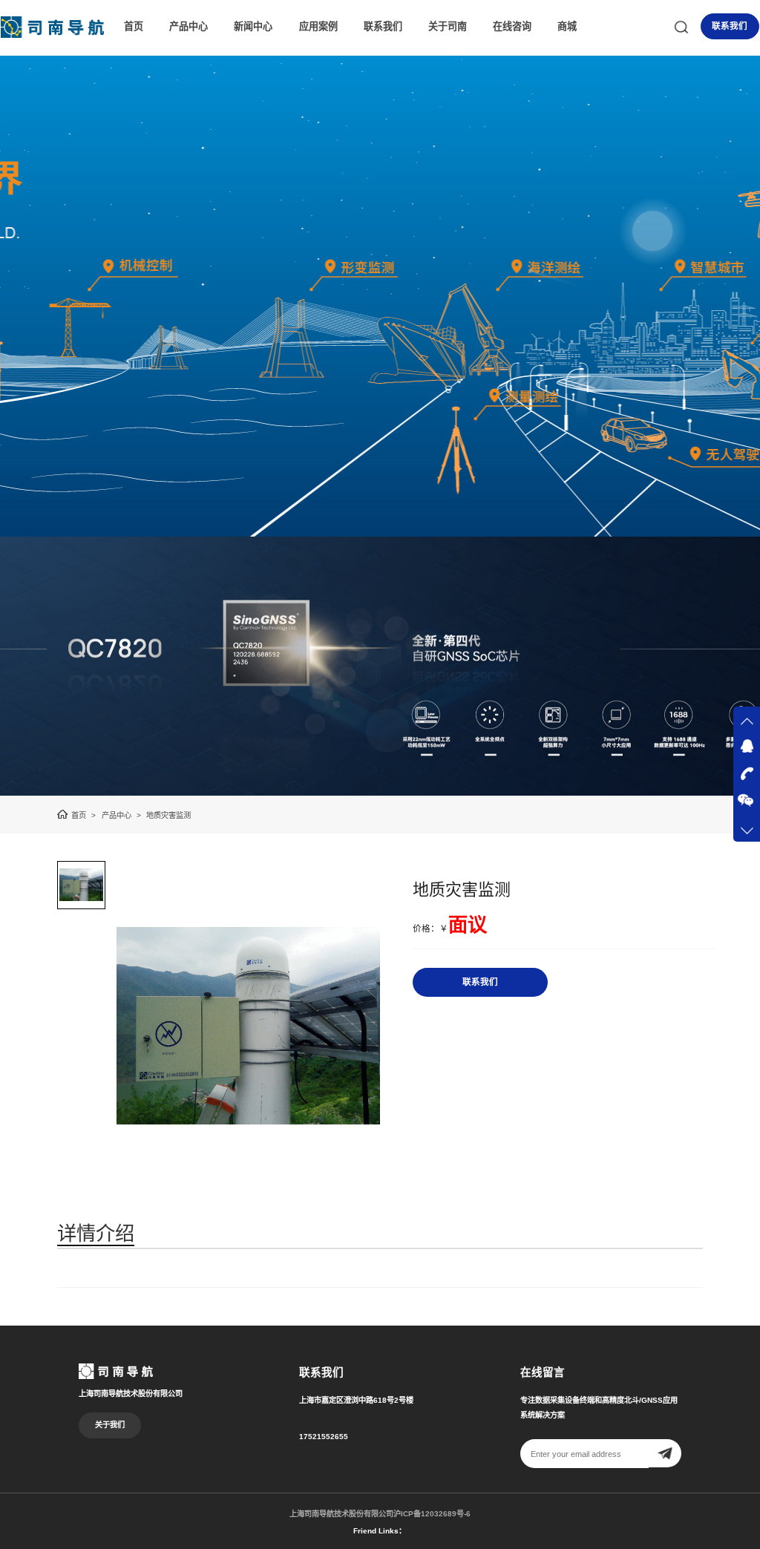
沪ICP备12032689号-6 (432, 1514)
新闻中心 (253, 26)
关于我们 (110, 1425)
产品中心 (188, 26)
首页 (133, 26)
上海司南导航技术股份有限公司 (341, 1514)
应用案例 (318, 26)
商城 (567, 26)
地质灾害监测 (168, 815)
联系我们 (383, 26)
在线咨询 (512, 26)
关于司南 (447, 26)
